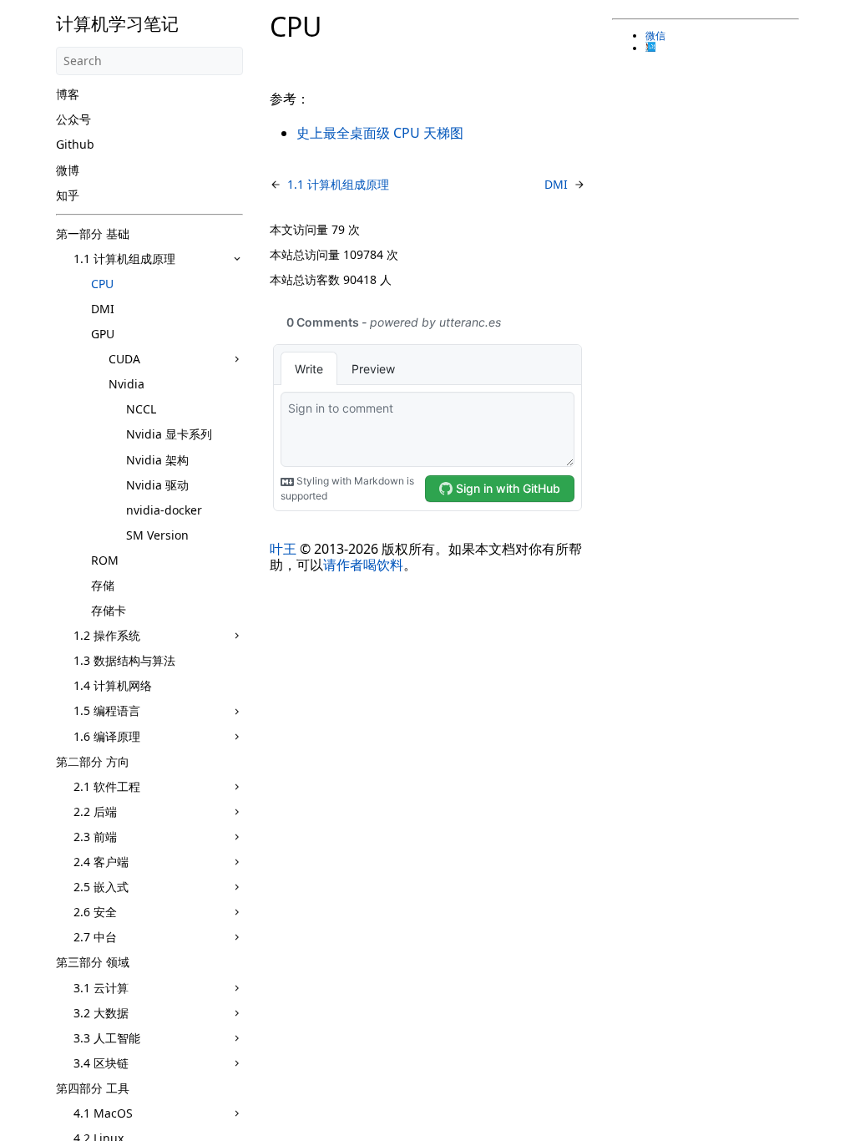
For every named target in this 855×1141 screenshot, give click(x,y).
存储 (102, 585)
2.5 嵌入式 (101, 887)
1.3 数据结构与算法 (124, 660)
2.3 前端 (95, 836)
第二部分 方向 (92, 761)
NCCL (141, 409)
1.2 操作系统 (106, 635)
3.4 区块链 (101, 1063)
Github (75, 144)
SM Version (157, 535)
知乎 (67, 195)
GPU (102, 334)
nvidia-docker (164, 510)
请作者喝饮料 (363, 564)
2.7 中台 (95, 937)
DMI (102, 309)
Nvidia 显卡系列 (169, 434)
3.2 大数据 (101, 1013)
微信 (655, 36)
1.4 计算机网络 (112, 685)
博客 (67, 94)
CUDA (124, 359)
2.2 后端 (95, 811)
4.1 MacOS (103, 1113)
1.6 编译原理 (106, 736)
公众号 (73, 119)
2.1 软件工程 (106, 786)
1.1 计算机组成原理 (124, 258)
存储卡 (108, 610)
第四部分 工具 (92, 1088)
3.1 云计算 (101, 988)
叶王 (283, 549)
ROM (105, 560)
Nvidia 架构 (157, 460)
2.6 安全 (95, 912)
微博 (67, 170)
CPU (102, 284)
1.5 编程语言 (106, 710)
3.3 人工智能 (106, 1038)
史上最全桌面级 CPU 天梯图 (379, 133)
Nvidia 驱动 (157, 485)
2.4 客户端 (101, 862)
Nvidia (126, 384)
